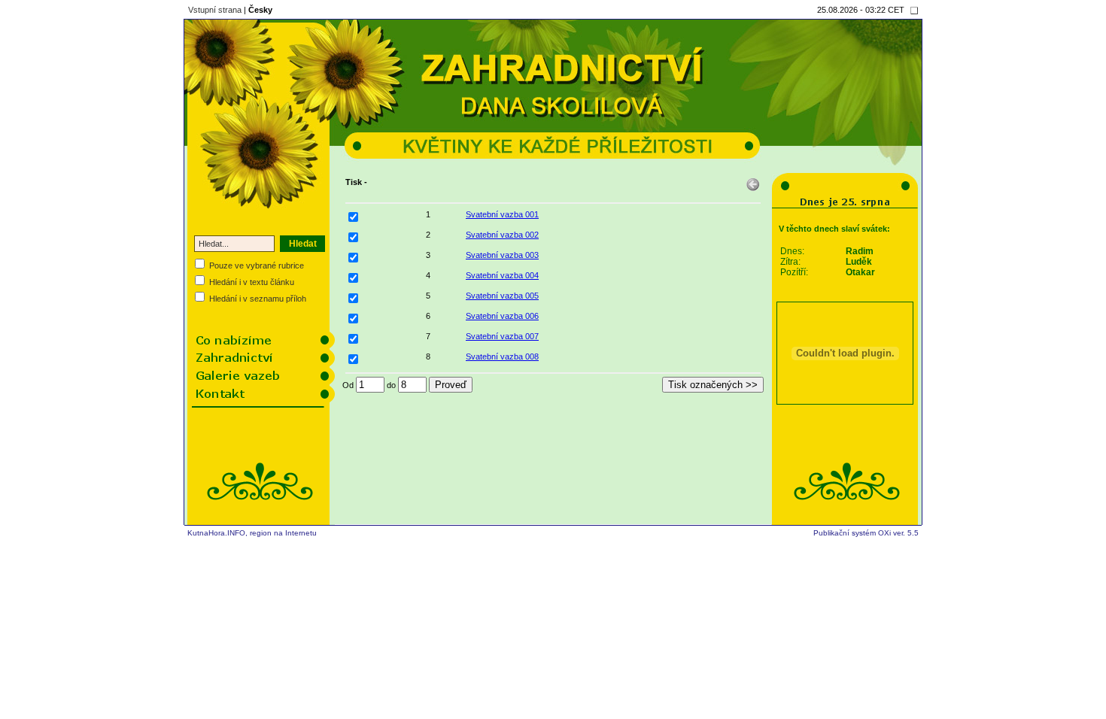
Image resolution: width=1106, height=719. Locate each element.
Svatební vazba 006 (502, 315)
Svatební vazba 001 (502, 214)
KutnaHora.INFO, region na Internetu (252, 533)
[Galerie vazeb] (259, 376)
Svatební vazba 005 (502, 295)
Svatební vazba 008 (502, 356)
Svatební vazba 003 (502, 254)
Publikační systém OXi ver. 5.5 (866, 533)
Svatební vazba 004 (502, 275)
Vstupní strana (215, 9)
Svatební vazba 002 (502, 234)
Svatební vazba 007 (502, 336)
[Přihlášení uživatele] (914, 10)
